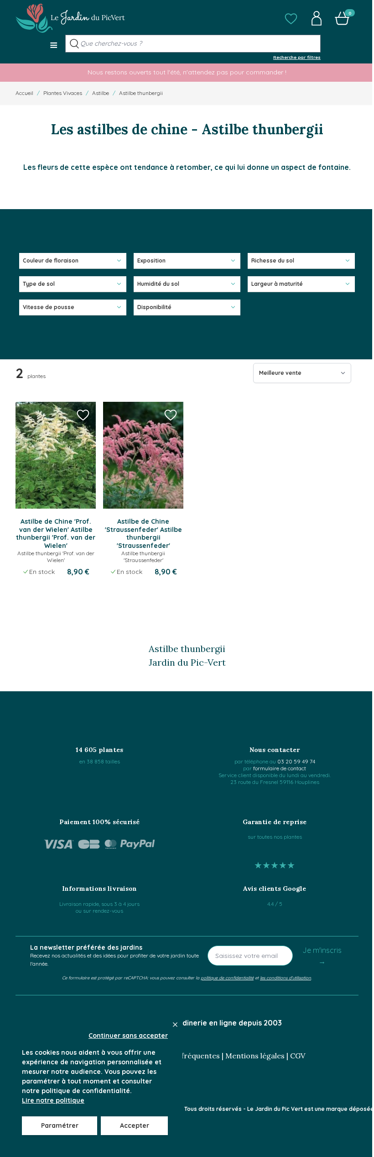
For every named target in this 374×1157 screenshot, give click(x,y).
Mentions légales (255, 1055)
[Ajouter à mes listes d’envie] (83, 414)
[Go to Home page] (70, 18)
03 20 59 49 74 (296, 761)
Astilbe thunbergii (141, 92)
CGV (297, 1055)
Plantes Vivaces (62, 92)
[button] (291, 18)
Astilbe (100, 92)
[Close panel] (175, 1024)
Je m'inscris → (322, 956)
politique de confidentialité (227, 977)
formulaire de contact (279, 768)
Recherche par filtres (297, 57)
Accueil (24, 92)
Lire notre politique (53, 1100)
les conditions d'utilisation (285, 977)
